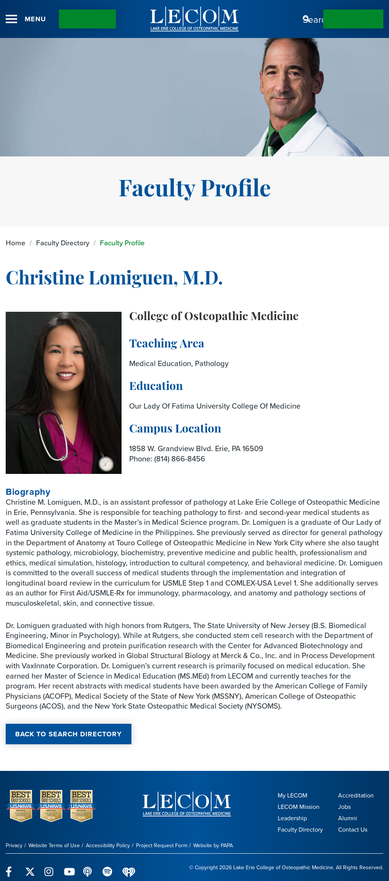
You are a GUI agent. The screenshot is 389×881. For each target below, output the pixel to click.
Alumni (347, 818)
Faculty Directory (62, 242)
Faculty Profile (122, 242)
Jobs (344, 806)
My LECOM (292, 795)
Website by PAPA (213, 845)
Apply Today (353, 19)
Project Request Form (161, 845)
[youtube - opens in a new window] (69, 867)
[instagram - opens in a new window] (49, 867)
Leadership (292, 818)
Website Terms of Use (54, 845)
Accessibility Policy (108, 845)
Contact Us (87, 19)
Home (15, 242)
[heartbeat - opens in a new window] (129, 867)
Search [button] (306, 19)
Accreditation (356, 795)
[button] (11, 19)
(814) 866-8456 (179, 458)
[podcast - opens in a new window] (88, 867)
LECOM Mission (298, 806)
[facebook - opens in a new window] (11, 867)
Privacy (14, 845)
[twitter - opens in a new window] (30, 867)
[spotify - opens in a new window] (108, 867)
